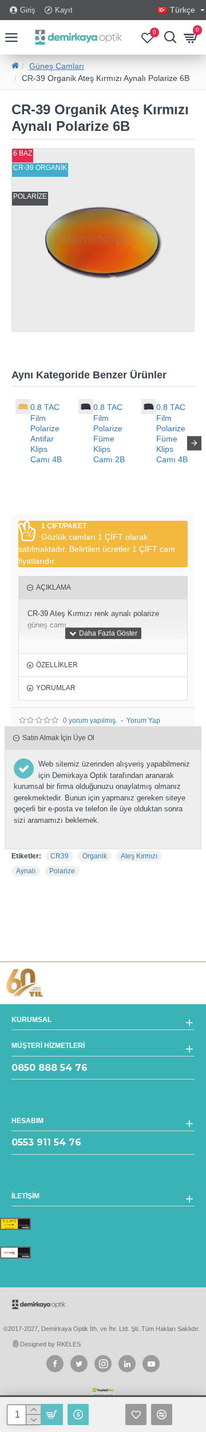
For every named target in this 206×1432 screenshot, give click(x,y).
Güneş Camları (56, 66)
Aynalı (25, 871)
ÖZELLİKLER (57, 665)
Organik (94, 856)
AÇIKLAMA (53, 587)
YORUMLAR (56, 688)
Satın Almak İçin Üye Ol (58, 738)
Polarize (62, 871)
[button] (12, 443)
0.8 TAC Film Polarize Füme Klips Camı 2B (109, 433)
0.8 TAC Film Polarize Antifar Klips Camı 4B (46, 433)
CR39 (59, 856)
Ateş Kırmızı (139, 856)
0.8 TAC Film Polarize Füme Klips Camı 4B (172, 433)
